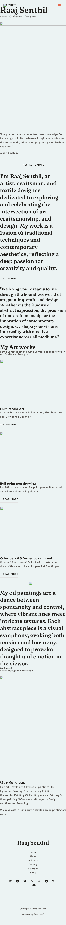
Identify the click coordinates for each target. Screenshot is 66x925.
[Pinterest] (39, 881)
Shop (33, 872)
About (33, 856)
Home (33, 852)
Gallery (33, 864)
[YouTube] (34, 885)
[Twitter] (24, 881)
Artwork (33, 860)
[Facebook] (17, 881)
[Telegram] (46, 881)
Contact (33, 868)
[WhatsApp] (32, 881)
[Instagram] (10, 881)
